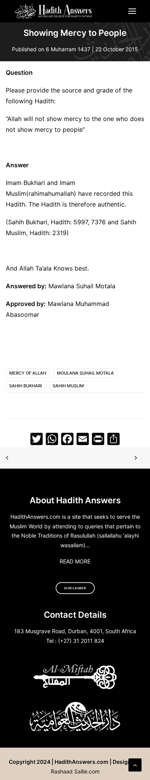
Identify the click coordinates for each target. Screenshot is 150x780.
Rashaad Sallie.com (75, 771)
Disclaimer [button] (75, 588)
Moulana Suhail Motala (85, 373)
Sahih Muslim (68, 385)
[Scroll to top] (135, 764)
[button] (132, 11)
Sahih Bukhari (25, 385)
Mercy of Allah (27, 373)
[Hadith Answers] (53, 11)
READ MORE (75, 561)
